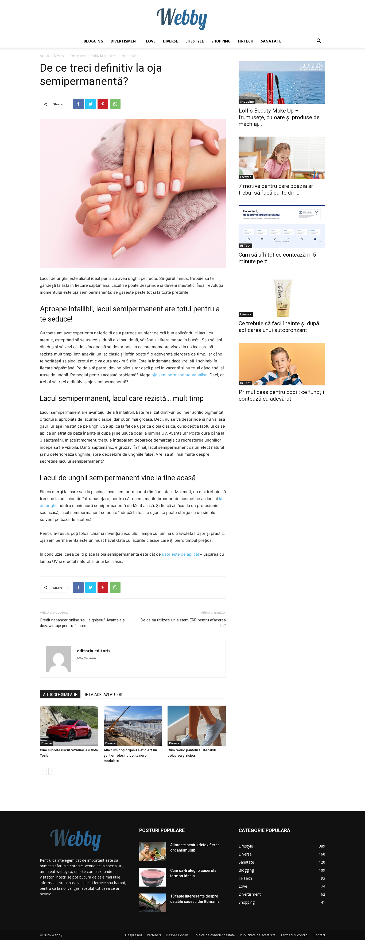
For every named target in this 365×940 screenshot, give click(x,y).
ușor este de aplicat (180, 554)
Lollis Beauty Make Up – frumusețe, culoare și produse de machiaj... (279, 117)
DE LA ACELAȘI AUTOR (103, 695)
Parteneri (154, 935)
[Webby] (182, 18)
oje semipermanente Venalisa (179, 374)
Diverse (170, 41)
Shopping (221, 41)
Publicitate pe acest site (257, 935)
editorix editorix (94, 650)
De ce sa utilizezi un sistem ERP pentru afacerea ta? (183, 623)
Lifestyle (194, 41)
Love (151, 41)
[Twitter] (90, 104)
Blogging (93, 41)
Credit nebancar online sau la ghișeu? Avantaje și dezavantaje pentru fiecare (83, 623)
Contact (319, 935)
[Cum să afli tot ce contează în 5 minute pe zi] (282, 226)
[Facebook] (78, 104)
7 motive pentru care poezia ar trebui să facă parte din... (276, 189)
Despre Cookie (177, 935)
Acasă (44, 55)
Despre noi (133, 935)
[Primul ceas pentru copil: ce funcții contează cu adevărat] (282, 364)
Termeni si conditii (294, 935)
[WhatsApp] (115, 104)
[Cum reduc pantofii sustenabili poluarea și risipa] (197, 726)
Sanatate (271, 41)
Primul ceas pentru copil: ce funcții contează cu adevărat (281, 395)
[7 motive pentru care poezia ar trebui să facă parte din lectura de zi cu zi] (282, 158)
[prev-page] (43, 771)
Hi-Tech (245, 41)
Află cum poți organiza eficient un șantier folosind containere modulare (130, 755)
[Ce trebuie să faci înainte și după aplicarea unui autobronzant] (282, 295)
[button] (318, 41)
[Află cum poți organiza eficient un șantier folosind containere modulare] (133, 726)
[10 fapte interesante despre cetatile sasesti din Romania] (152, 902)
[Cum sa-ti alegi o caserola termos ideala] (152, 877)
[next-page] (51, 771)
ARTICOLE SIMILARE (60, 695)
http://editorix (86, 658)
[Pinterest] (103, 104)
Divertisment (124, 41)
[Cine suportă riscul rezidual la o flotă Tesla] (69, 726)
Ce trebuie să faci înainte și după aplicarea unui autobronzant (279, 326)
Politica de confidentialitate (214, 935)
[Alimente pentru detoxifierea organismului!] (152, 851)
